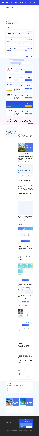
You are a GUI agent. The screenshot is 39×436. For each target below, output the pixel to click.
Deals (22, 2)
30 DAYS (19, 62)
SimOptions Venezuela (8, 132)
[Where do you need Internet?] (17, 21)
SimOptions (19, 222)
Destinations (12, 2)
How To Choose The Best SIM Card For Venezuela (11, 131)
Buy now (29, 80)
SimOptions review (28, 238)
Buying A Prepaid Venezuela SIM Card (10, 130)
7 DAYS (12, 62)
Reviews (26, 2)
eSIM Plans (16, 2)
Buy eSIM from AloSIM (25, 301)
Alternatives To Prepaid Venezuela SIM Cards (10, 133)
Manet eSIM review (28, 322)
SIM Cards (20, 2)
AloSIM (19, 285)
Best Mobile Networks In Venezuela (9, 134)
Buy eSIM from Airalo (25, 280)
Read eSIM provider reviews (9, 27)
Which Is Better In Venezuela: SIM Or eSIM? (10, 135)
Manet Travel (19, 305)
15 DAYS (16, 62)
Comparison (30, 2)
